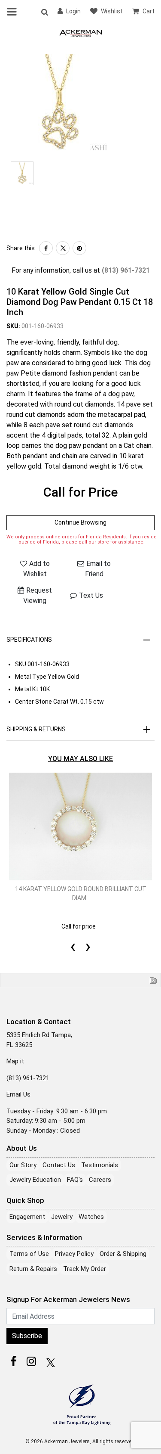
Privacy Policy (74, 1254)
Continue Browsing (80, 522)
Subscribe (27, 1336)
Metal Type (30, 676)
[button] (44, 12)
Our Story (22, 1165)
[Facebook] (46, 248)
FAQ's (75, 1180)
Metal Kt (26, 689)
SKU (20, 664)
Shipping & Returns (36, 729)
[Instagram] (31, 1361)
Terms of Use (29, 1254)
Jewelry (62, 1217)
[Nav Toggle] (13, 12)
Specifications (29, 639)
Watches (91, 1217)
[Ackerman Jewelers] (80, 32)
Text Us (91, 595)
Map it (15, 1061)
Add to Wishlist (36, 568)
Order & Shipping (123, 1254)
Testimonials (99, 1165)
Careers (100, 1180)
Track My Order (84, 1269)
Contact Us (59, 1165)
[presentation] (73, 936)
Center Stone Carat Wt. (47, 701)
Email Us (18, 1094)
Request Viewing (37, 595)
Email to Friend (98, 568)
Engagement (27, 1217)
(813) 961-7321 (126, 270)
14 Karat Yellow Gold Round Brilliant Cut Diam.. (80, 893)
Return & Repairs (33, 1269)
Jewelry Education (35, 1180)
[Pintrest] (79, 248)
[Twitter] (63, 248)
